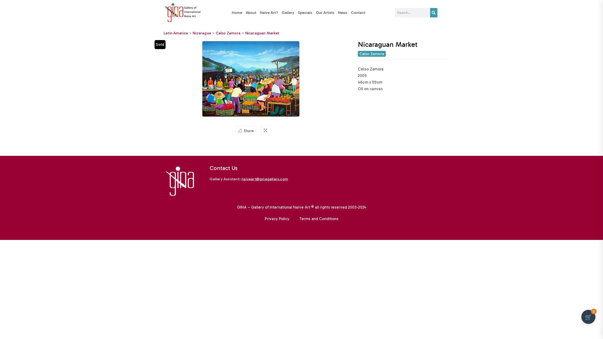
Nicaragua (202, 33)
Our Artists (325, 12)
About (251, 12)
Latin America (176, 33)
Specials (305, 12)
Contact (358, 12)
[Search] (433, 12)
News (342, 12)
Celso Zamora (228, 33)
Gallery (288, 12)
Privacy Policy (277, 218)
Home (237, 12)
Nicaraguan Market (262, 33)
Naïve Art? (269, 12)
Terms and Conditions (318, 218)
